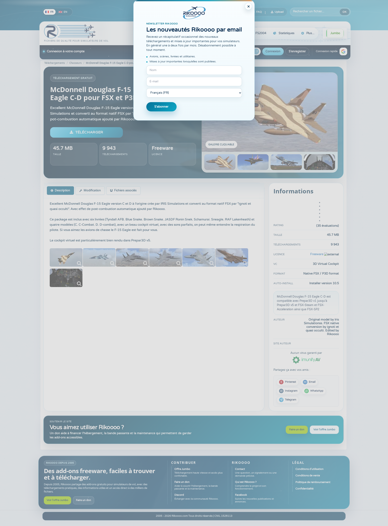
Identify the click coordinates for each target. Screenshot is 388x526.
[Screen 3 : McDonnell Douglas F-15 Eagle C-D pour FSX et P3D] (286, 162)
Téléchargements (54, 63)
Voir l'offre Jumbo (324, 429)
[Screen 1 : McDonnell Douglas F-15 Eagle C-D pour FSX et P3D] (269, 112)
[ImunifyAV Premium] (306, 359)
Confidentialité (304, 488)
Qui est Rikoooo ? (250, 485)
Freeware (162, 148)
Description (62, 190)
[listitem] (287, 382)
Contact (256, 472)
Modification (92, 190)
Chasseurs (75, 63)
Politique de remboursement (312, 482)
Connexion (273, 51)
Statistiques (286, 33)
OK (345, 12)
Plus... (310, 33)
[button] (343, 51)
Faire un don (296, 429)
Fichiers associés (125, 190)
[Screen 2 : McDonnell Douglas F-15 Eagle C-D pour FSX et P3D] (253, 162)
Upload (279, 12)
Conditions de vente (307, 475)
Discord (196, 496)
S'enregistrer (297, 51)
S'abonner (161, 106)
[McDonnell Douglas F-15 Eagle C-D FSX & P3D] (66, 257)
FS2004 (260, 33)
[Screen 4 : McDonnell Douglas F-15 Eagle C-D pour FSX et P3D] (319, 162)
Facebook (254, 498)
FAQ (259, 12)
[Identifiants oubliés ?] (256, 51)
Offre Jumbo (198, 472)
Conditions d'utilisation (309, 469)
